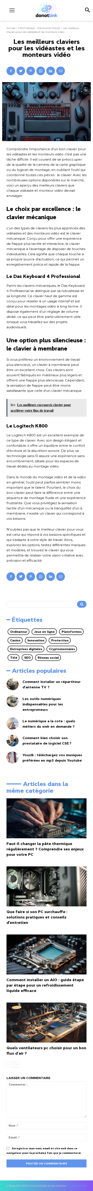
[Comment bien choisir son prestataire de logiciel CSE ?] (12, 741)
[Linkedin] (50, 71)
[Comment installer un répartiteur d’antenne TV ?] (12, 684)
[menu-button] (12, 10)
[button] (87, 10)
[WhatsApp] (40, 71)
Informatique (26, 28)
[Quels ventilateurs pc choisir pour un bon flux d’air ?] (46, 1023)
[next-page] (16, 1064)
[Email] (60, 71)
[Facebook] (10, 71)
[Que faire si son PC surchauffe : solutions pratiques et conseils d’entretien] (46, 886)
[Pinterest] (30, 71)
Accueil (10, 28)
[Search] (82, 604)
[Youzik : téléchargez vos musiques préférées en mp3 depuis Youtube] (12, 757)
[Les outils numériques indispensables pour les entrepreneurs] (12, 701)
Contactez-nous (77, 1185)
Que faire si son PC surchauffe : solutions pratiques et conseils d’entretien (36, 917)
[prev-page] (9, 1064)
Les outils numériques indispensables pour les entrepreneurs (42, 704)
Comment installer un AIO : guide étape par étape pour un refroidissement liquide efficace (45, 985)
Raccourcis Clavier (48, 28)
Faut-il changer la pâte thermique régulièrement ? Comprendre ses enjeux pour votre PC (45, 849)
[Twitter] (20, 71)
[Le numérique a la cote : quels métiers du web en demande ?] (12, 723)
